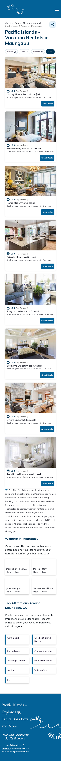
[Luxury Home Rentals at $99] (30, 72)
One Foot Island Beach (42, 639)
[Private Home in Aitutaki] (30, 235)
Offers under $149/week (21, 419)
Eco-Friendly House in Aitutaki (24, 148)
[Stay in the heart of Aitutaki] (30, 289)
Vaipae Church (41, 670)
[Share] (52, 24)
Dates (10, 51)
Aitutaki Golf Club (43, 651)
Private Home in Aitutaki (21, 257)
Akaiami (11, 670)
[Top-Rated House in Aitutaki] (30, 452)
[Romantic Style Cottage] (30, 181)
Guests (36, 51)
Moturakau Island (43, 660)
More (50, 51)
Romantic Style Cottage (21, 202)
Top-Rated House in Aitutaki (24, 474)
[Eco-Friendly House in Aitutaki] (30, 126)
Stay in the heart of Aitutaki (23, 311)
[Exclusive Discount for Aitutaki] (30, 344)
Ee (8, 680)
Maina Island (13, 651)
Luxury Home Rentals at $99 (23, 94)
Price (23, 51)
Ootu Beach (13, 637)
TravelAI (6, 748)
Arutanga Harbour (16, 660)
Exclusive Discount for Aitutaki (25, 365)
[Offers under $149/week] (30, 398)
